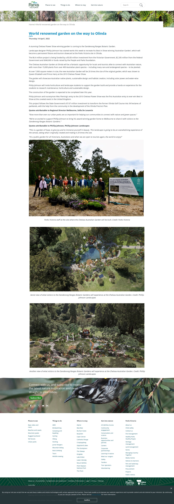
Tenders (104, 462)
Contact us (129, 431)
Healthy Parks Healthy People (131, 438)
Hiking (54, 439)
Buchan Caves (81, 431)
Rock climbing (57, 450)
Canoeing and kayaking (57, 432)
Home (31, 24)
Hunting (55, 442)
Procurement (130, 469)
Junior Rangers (57, 445)
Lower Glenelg (81, 460)
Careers (103, 445)
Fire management (131, 434)
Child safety (130, 428)
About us (129, 425)
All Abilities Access (107, 425)
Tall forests (31, 439)
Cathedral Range (82, 440)
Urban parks (32, 442)
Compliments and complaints (56, 481)
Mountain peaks (33, 433)
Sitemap (101, 481)
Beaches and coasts (34, 430)
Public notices (130, 475)
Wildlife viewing (57, 456)
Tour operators (106, 465)
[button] (141, 5)
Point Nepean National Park (81, 467)
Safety (103, 459)
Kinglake (80, 454)
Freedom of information (76, 481)
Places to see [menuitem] (50, 5)
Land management (132, 447)
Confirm (87, 500)
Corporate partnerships (105, 449)
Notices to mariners (132, 461)
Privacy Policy (96, 494)
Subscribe (35, 397)
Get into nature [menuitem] (97, 5)
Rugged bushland (34, 436)
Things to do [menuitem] (65, 5)
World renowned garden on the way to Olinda (55, 24)
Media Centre (130, 458)
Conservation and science (107, 434)
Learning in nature (107, 454)
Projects (128, 472)
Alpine (79, 425)
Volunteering (105, 468)
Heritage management (130, 443)
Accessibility (40, 481)
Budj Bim (80, 434)
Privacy (31, 402)
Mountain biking (58, 448)
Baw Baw (80, 428)
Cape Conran (81, 437)
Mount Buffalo (81, 463)
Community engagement (105, 429)
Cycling (54, 436)
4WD (54, 425)
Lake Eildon (80, 457)
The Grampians (82, 448)
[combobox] (133, 5)
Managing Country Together (132, 454)
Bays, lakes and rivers (33, 426)
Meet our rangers (107, 456)
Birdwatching (56, 428)
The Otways (81, 451)
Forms (128, 450)
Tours (54, 453)
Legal (88, 481)
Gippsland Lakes (82, 445)
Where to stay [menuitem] (80, 5)
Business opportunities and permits (107, 440)
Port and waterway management (132, 465)
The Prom (80, 471)
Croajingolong (81, 442)
